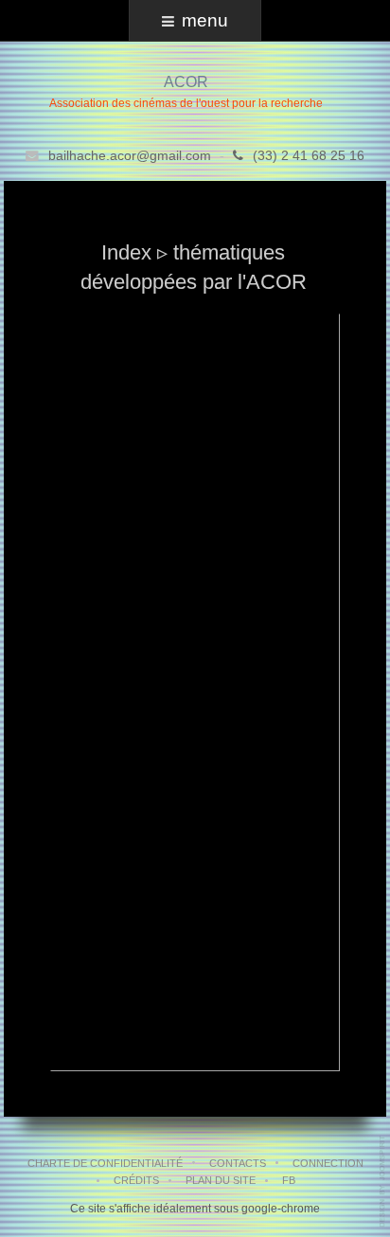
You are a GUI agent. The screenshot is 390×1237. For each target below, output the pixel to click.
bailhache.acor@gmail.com (129, 156)
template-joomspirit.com (383, 1182)
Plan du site (221, 1180)
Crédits (136, 1180)
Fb (288, 1180)
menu (205, 20)
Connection (327, 1163)
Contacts (237, 1163)
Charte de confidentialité (105, 1163)
